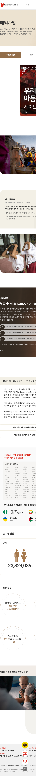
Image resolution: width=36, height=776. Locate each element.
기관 (27, 5)
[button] (0, 350)
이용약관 (2, 766)
